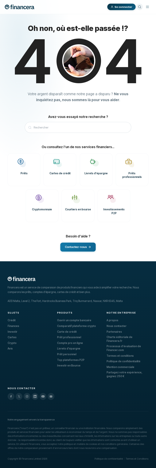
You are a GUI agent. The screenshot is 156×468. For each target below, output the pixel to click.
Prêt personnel (66, 354)
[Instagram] (27, 396)
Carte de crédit (67, 331)
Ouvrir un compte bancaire (74, 320)
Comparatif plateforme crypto (76, 326)
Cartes (12, 337)
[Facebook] (11, 396)
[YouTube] (43, 396)
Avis (10, 348)
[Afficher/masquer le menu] (147, 7)
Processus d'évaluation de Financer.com (124, 348)
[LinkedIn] (35, 396)
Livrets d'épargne (68, 348)
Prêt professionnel (69, 337)
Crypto (12, 343)
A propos (112, 320)
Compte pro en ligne (70, 343)
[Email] (51, 396)
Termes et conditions (120, 355)
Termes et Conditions (137, 458)
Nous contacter (117, 326)
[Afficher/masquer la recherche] (139, 7)
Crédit (12, 320)
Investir (12, 331)
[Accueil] (19, 7)
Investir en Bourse (68, 365)
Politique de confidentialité (123, 361)
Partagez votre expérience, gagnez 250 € (124, 374)
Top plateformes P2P (70, 359)
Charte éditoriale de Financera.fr (119, 338)
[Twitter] (19, 396)
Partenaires (114, 331)
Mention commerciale (120, 367)
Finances (13, 326)
